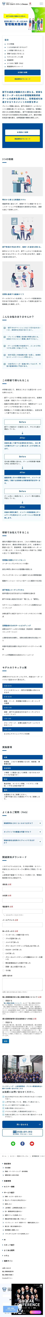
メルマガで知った (12, 942)
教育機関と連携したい (12, 1230)
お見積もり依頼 (22, 132)
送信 (5, 1041)
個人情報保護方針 (8, 1271)
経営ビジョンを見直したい (13, 1215)
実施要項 (10, 60)
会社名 (6, 884)
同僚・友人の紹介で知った (16, 967)
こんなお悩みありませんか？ (17, 47)
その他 (8, 970)
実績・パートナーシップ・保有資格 (16, 1171)
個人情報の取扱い (8, 1275)
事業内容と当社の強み (12, 1175)
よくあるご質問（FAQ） (15, 63)
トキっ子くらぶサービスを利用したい (17, 1234)
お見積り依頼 (22, 72)
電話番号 (7, 907)
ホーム (4, 1156)
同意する (9, 1001)
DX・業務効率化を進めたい (13, 1211)
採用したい (8, 1204)
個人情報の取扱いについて (12, 1003)
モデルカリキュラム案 (15, 57)
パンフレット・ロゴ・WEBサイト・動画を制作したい (22, 1223)
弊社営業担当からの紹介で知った (18, 963)
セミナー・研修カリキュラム (19, 1156)
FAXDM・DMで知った (14, 950)
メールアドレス (10, 920)
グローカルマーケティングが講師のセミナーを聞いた (24, 958)
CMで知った (10, 953)
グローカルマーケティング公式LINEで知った (22, 946)
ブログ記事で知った (13, 938)
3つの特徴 (10, 44)
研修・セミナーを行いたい (13, 1196)
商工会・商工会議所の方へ (13, 1226)
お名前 (6, 895)
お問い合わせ (7, 976)
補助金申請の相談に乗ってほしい (15, 1219)
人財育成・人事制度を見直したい (15, 1208)
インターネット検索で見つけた (17, 935)
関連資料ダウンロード (22, 139)
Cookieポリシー (7, 1278)
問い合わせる (22, 1124)
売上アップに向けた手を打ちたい (15, 1200)
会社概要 (8, 1168)
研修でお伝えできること (15, 53)
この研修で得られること (15, 50)
